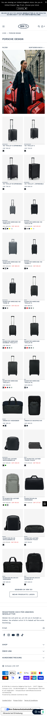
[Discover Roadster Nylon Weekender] (34, 483)
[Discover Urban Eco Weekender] (12, 405)
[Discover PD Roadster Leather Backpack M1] (12, 483)
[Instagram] (8, 635)
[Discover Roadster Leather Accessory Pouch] (34, 523)
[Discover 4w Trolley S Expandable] (12, 130)
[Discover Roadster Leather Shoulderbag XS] (12, 443)
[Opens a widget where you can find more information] (38, 712)
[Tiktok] (22, 635)
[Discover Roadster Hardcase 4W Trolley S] (12, 207)
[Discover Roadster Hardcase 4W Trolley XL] (12, 247)
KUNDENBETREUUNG (12, 658)
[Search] (39, 26)
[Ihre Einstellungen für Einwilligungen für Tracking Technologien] (43, 712)
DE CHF (16, 666)
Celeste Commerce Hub (19, 694)
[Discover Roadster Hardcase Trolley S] (34, 286)
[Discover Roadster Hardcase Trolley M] (34, 326)
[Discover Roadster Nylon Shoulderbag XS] (12, 523)
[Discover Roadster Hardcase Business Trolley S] (12, 326)
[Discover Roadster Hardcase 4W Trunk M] (12, 286)
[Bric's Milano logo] (23, 26)
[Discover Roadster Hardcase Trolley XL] (34, 366)
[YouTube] (13, 635)
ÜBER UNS (7, 651)
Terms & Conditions (31, 700)
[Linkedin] (18, 635)
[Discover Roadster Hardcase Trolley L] (12, 366)
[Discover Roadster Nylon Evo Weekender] (12, 563)
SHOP (4, 645)
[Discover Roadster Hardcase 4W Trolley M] (34, 207)
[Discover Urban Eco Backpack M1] (34, 405)
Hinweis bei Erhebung (12, 713)
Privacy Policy (17, 700)
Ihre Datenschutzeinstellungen (23, 709)
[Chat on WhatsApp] (44, 503)
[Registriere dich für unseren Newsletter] (43, 628)
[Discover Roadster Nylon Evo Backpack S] (34, 563)
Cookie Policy (7, 700)
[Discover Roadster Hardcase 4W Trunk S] (34, 247)
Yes (18, 5)
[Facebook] (4, 635)
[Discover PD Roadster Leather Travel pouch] (34, 443)
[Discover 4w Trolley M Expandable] (12, 169)
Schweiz (8, 666)
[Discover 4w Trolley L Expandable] (34, 169)
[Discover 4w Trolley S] (34, 130)
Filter (5, 47)
